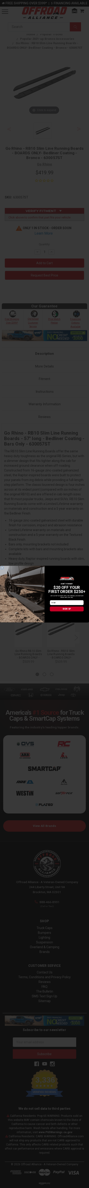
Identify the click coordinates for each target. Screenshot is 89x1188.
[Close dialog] (2, 567)
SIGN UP (67, 609)
